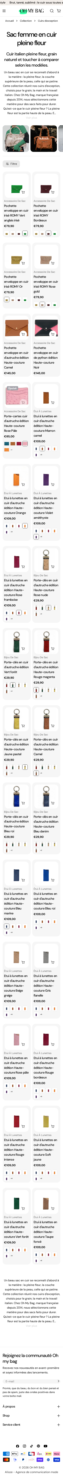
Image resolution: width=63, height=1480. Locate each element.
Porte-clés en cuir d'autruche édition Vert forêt (16, 667)
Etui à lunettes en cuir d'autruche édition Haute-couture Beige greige (15, 986)
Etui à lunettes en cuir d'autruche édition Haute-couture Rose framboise (15, 590)
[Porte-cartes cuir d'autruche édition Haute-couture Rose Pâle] (17, 396)
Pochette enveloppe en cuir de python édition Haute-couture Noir (46, 358)
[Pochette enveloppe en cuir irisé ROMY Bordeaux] (19, 233)
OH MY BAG (36, 1467)
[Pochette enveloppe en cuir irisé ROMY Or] (6, 233)
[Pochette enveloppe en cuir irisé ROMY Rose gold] (12, 233)
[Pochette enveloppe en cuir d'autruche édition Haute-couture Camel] (17, 328)
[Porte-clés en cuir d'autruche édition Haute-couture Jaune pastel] (54, 607)
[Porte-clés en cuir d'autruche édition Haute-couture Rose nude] (46, 560)
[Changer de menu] (4, 10)
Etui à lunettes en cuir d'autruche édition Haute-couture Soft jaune (45, 1150)
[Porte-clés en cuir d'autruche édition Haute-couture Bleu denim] (46, 796)
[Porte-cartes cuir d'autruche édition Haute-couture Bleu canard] (6, 443)
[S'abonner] (58, 1381)
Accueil (9, 20)
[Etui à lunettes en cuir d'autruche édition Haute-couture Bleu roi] (46, 874)
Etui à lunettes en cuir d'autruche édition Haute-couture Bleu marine (15, 903)
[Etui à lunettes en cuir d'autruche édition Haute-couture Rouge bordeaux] (46, 1038)
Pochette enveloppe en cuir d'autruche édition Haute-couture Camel (16, 358)
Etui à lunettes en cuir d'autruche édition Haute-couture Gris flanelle (45, 986)
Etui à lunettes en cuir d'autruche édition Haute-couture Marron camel (45, 426)
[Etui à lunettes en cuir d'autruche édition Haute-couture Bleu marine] (36, 448)
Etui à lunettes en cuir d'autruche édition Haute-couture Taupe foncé (45, 1232)
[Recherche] (51, 10)
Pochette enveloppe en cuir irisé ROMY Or (16, 282)
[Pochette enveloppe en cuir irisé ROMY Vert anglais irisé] (17, 186)
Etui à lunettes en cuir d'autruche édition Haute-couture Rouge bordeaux (45, 1068)
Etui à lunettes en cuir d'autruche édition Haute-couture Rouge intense (15, 1150)
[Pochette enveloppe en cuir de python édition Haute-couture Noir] (46, 328)
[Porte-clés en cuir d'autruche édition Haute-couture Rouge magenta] (36, 607)
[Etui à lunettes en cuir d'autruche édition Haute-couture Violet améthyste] (36, 454)
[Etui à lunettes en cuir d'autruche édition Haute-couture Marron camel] (46, 396)
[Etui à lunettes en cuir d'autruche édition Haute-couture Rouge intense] (17, 1120)
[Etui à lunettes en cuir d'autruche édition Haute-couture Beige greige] (17, 956)
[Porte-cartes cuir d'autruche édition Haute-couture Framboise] (19, 443)
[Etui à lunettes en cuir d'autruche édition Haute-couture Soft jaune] (46, 1120)
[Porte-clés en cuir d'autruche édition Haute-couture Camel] (36, 613)
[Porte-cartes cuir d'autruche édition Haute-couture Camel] (12, 443)
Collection (26, 20)
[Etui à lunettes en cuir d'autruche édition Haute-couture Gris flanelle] (46, 956)
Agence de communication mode (37, 1472)
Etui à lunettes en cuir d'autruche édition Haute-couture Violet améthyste (45, 508)
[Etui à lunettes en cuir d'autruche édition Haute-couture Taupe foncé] (46, 1202)
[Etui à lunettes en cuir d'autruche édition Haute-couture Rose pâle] (17, 1038)
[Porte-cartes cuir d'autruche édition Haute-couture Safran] (6, 449)
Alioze (9, 1472)
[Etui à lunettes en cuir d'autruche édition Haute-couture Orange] (54, 448)
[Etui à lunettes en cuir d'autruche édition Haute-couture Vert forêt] (17, 1202)
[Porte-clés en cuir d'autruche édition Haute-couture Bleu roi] (17, 796)
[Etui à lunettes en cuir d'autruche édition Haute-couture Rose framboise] (48, 448)
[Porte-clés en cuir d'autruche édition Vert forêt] (42, 607)
